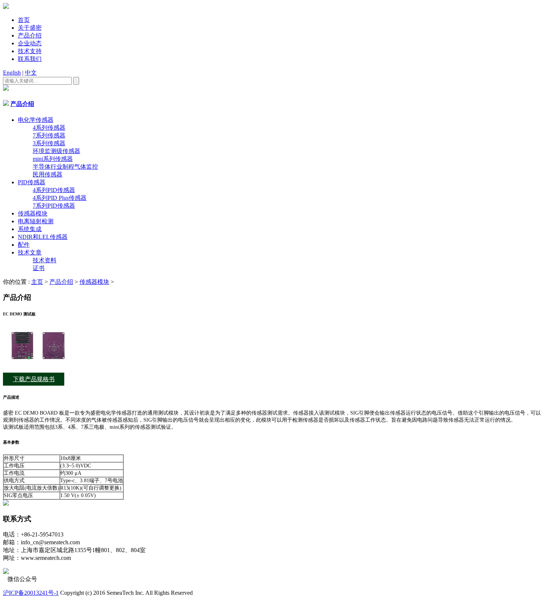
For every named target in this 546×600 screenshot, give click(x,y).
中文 (31, 72)
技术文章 (30, 252)
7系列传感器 (49, 135)
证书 (39, 268)
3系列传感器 (49, 143)
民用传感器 (47, 174)
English (12, 72)
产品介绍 (30, 35)
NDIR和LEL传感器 (43, 237)
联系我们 (30, 59)
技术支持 (30, 51)
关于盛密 (30, 28)
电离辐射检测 (35, 221)
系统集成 (30, 229)
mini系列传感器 (53, 159)
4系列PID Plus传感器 (60, 198)
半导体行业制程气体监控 (65, 166)
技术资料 (44, 260)
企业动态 (30, 43)
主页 (37, 282)
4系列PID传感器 (54, 190)
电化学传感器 (35, 120)
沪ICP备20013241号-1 (31, 593)
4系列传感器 (49, 127)
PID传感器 (31, 182)
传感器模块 (33, 213)
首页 (24, 20)
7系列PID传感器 (54, 205)
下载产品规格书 (34, 379)
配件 (24, 244)
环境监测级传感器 (56, 151)
